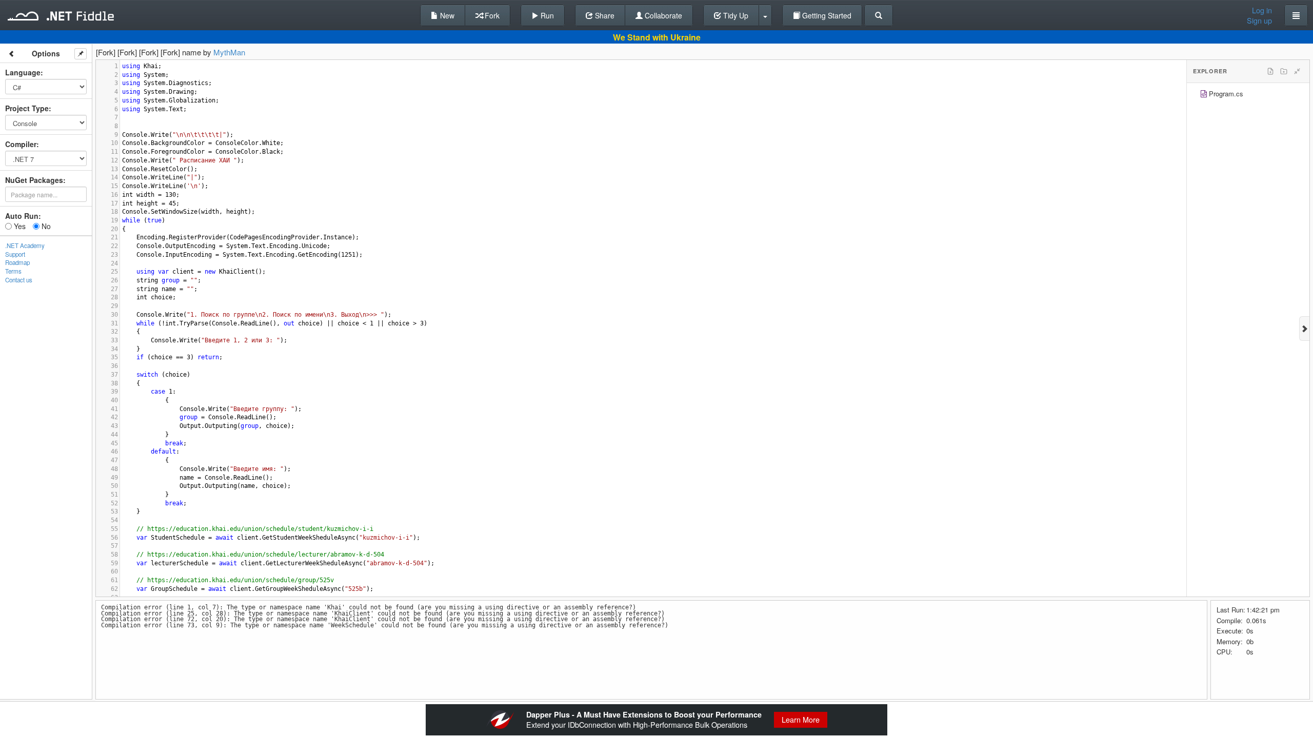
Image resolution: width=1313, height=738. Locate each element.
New (446, 15)
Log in (1262, 10)
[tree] (1248, 95)
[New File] (1270, 71)
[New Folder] (1284, 71)
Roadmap (17, 262)
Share (603, 15)
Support (15, 254)
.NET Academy (25, 245)
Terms (13, 271)
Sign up (1259, 20)
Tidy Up (734, 15)
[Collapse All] (1297, 71)
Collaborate (662, 15)
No (45, 226)
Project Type (27, 108)
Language (23, 72)
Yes (19, 226)
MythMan (229, 52)
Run (546, 15)
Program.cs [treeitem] (1226, 93)
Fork (491, 15)
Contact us (18, 280)
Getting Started (825, 15)
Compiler (20, 144)
